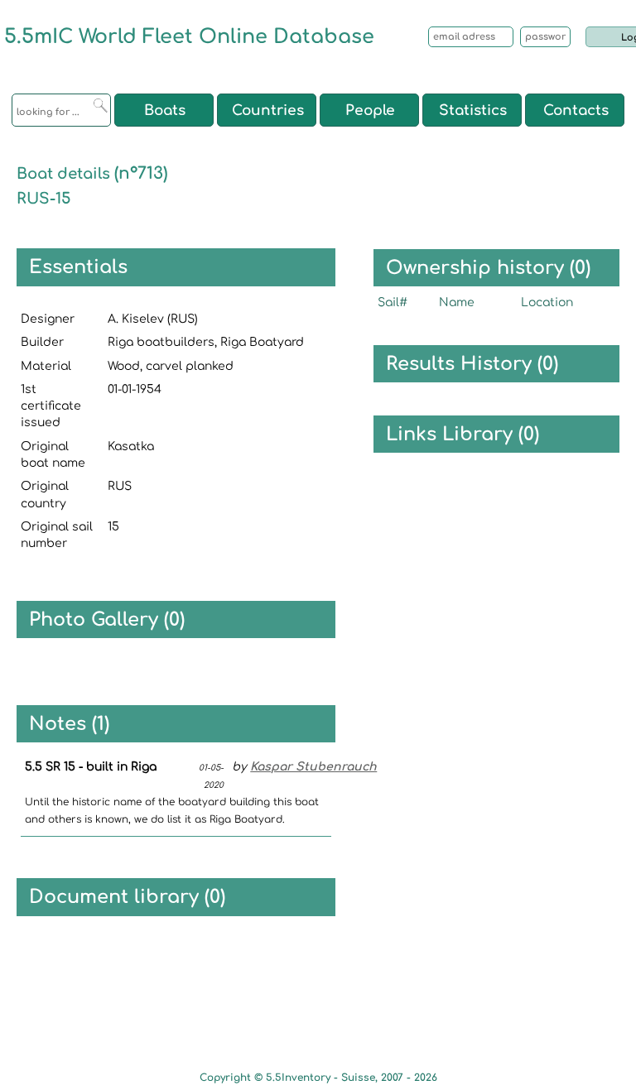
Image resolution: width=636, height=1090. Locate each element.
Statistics (473, 110)
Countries (268, 110)
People (370, 110)
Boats (165, 110)
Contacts (576, 110)
